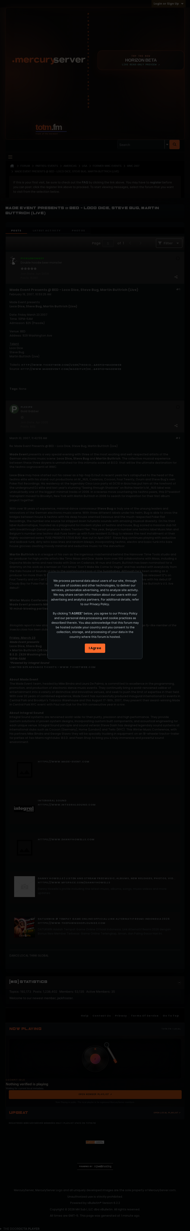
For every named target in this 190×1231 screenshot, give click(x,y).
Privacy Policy (99, 604)
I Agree (95, 648)
